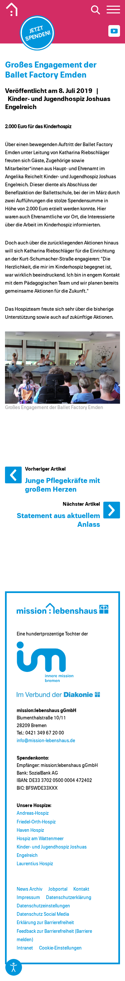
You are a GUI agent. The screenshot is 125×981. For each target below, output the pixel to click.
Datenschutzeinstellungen (43, 906)
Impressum (28, 897)
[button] (113, 11)
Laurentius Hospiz (35, 864)
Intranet (25, 948)
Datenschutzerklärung (68, 897)
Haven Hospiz (30, 830)
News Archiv (29, 889)
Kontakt (81, 889)
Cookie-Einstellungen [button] (60, 948)
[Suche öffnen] (95, 9)
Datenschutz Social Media (43, 914)
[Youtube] (114, 31)
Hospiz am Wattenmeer (40, 839)
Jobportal (57, 889)
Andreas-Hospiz (33, 813)
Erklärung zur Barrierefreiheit (45, 922)
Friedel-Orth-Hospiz (36, 822)
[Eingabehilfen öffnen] (13, 967)
